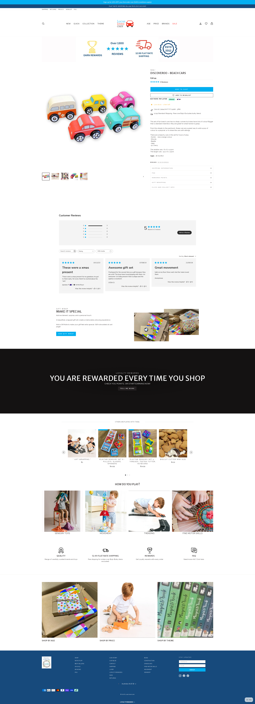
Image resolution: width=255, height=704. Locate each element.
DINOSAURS (148, 663)
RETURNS (53, 9)
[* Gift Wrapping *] (82, 443)
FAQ (75, 9)
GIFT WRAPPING (159, 182)
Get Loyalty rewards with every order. (149, 559)
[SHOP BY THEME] (185, 610)
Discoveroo (163, 162)
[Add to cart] (93, 433)
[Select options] (184, 433)
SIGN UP (192, 670)
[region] (127, 2)
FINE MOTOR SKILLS (150, 666)
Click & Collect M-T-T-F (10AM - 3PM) (167, 109)
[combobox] (86, 251)
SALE (174, 24)
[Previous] (64, 452)
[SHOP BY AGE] (70, 610)
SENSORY (147, 672)
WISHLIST (69, 9)
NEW (68, 24)
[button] (127, 702)
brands (68, 559)
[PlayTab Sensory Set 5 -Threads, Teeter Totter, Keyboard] (143, 443)
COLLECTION (88, 24)
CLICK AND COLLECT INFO (163, 187)
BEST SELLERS (79, 663)
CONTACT (112, 663)
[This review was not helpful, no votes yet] (98, 289)
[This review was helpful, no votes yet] (94, 289)
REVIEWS (78, 669)
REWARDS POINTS (159, 177)
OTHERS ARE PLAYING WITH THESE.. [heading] (127, 422)
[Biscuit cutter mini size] (173, 443)
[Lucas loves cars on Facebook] (184, 676)
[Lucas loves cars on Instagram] (180, 676)
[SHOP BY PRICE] (127, 610)
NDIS (111, 675)
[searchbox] (66, 251)
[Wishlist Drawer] (206, 24)
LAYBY (111, 669)
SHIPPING (45, 9)
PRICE (156, 24)
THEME (100, 24)
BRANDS (165, 24)
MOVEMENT (148, 669)
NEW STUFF (78, 660)
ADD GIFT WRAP (66, 334)
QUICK (76, 24)
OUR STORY (113, 657)
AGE (149, 24)
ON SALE (77, 666)
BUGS (146, 657)
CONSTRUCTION (149, 660)
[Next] (191, 452)
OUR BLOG (112, 660)
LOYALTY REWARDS (115, 672)
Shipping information (162, 168)
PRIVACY (61, 9)
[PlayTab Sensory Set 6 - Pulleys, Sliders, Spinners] (112, 443)
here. (202, 559)
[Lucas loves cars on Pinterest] (188, 676)
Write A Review (184, 233)
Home (152, 70)
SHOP (76, 657)
